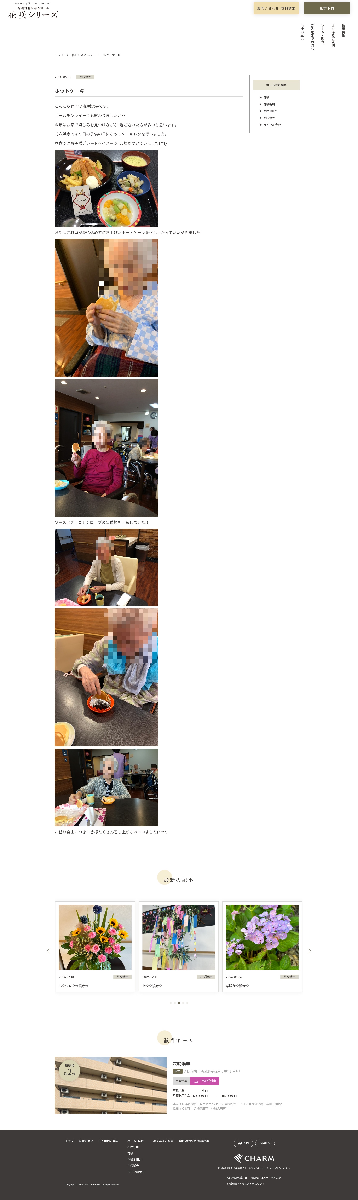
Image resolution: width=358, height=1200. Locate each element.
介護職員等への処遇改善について (246, 1184)
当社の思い (302, 32)
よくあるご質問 (333, 35)
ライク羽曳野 (272, 125)
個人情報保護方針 (237, 1177)
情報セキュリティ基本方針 (266, 1177)
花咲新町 (269, 104)
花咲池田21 (271, 111)
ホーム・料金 (322, 33)
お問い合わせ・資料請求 (276, 8)
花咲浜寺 (85, 77)
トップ (59, 55)
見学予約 (327, 8)
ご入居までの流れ (312, 37)
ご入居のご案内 (108, 1141)
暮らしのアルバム (83, 55)
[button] (48, 951)
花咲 (266, 97)
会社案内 (243, 1143)
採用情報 (343, 30)
